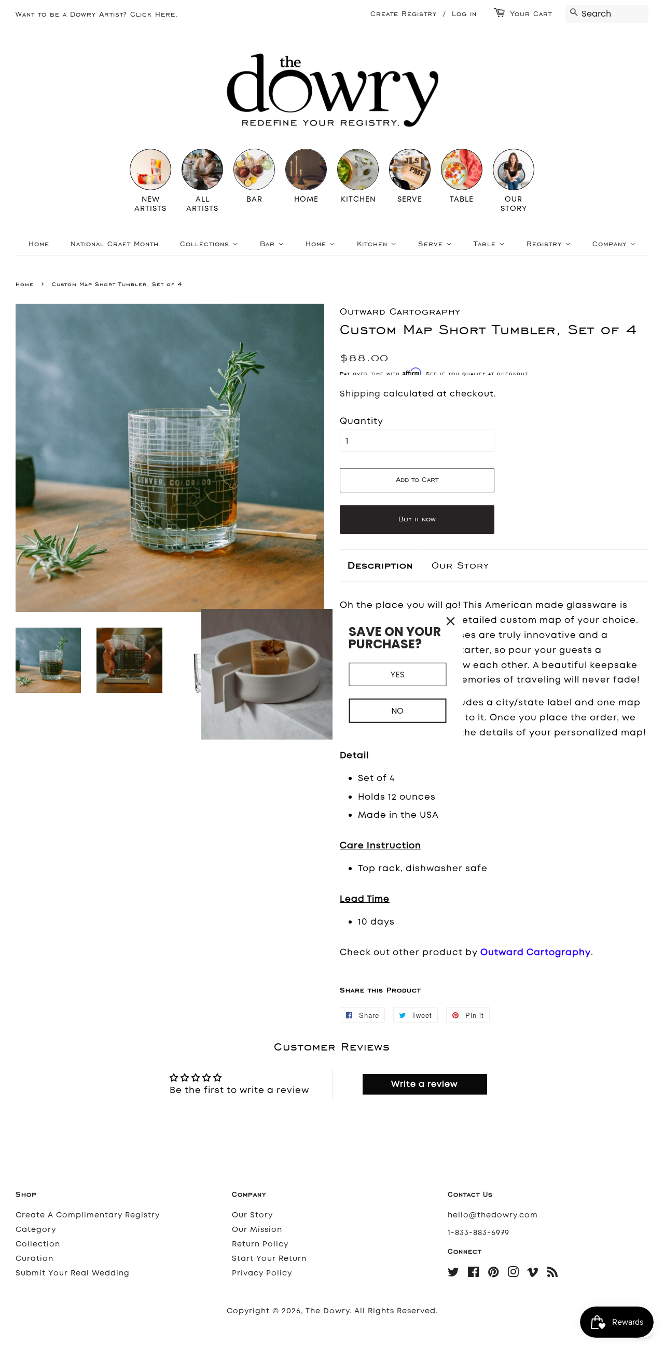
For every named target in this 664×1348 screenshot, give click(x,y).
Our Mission (257, 1230)
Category (36, 1230)
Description (380, 565)
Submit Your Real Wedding (73, 1273)
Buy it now (417, 519)
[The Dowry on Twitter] (454, 1274)
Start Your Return (269, 1259)
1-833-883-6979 (478, 1233)
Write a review (424, 1084)
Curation (34, 1259)
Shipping (360, 393)
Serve (432, 243)
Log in (464, 13)
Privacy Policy (262, 1273)
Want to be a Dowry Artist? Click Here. (97, 14)
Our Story (460, 565)
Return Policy (260, 1244)
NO (397, 711)
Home (39, 243)
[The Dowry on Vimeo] (533, 1274)
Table (486, 243)
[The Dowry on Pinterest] (494, 1274)
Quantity (361, 421)
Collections (206, 243)
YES (398, 674)
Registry (546, 243)
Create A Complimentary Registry (88, 1215)
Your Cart (531, 13)
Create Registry (403, 13)
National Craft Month (115, 243)
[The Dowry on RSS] (553, 1274)
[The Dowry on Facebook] (473, 1274)
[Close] (450, 620)
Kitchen (374, 243)
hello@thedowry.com (493, 1215)
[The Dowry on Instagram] (513, 1274)
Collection (38, 1244)
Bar (269, 243)
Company (611, 243)
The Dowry (328, 1311)
